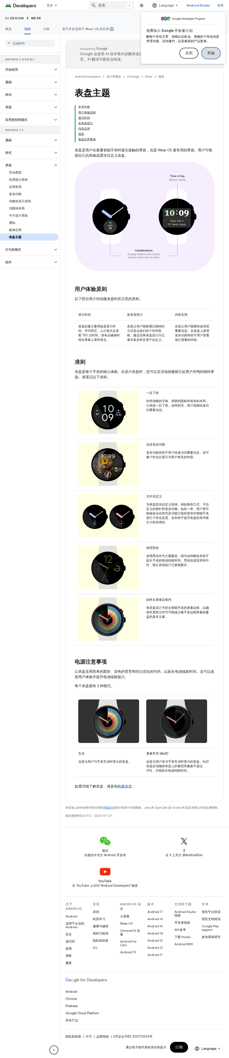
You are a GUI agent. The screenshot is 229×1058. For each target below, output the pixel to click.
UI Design (14, 18)
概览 (8, 29)
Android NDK (183, 944)
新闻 (69, 949)
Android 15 (155, 926)
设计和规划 (113, 76)
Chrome (71, 999)
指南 (27, 29)
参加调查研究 (211, 937)
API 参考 (180, 930)
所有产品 (72, 1020)
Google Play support (210, 928)
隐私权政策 (100, 940)
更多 (50, 5)
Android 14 (155, 933)
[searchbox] (30, 43)
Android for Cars (128, 943)
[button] (26, 69)
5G (95, 948)
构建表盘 (125, 786)
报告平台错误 (211, 912)
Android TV (128, 952)
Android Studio (198, 5)
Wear (36, 18)
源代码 (70, 941)
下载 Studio (182, 937)
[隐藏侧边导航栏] (53, 1049)
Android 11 (154, 955)
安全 (69, 934)
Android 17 (155, 912)
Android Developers (88, 76)
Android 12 (155, 948)
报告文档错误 (211, 919)
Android (71, 916)
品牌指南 (102, 1036)
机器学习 (99, 919)
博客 (69, 956)
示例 (46, 29)
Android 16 (155, 919)
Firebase (72, 1006)
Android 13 (155, 940)
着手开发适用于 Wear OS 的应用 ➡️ (88, 29)
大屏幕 (124, 916)
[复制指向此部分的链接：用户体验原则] (111, 289)
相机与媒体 (100, 933)
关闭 (189, 53)
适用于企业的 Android (75, 925)
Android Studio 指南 (185, 913)
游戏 (96, 912)
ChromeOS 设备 (130, 932)
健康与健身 (100, 926)
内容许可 (109, 808)
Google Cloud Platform (82, 1013)
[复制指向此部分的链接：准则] (89, 362)
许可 (89, 1036)
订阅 (179, 1047)
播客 (69, 963)
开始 (211, 53)
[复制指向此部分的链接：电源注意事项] (111, 662)
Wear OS (126, 923)
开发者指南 (182, 923)
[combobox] (111, 5)
